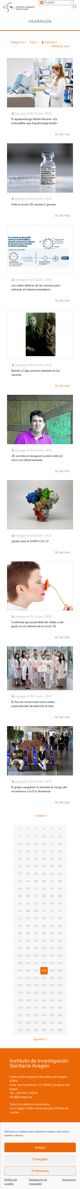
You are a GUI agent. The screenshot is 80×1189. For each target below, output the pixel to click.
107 (51, 956)
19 (20, 851)
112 (44, 963)
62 (28, 904)
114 (59, 963)
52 (44, 889)
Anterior (41, 816)
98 (28, 948)
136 (44, 993)
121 (20, 978)
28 (44, 859)
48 (59, 881)
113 (51, 963)
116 (28, 971)
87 (36, 933)
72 (59, 911)
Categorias (17, 42)
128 (28, 985)
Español (49, 2)
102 (59, 948)
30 (59, 859)
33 (36, 866)
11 (52, 837)
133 (20, 993)
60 (59, 896)
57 (36, 896)
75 (36, 918)
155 (51, 1015)
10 (44, 837)
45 (36, 881)
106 (44, 956)
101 (51, 948)
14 (28, 844)
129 (36, 985)
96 (59, 941)
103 (20, 956)
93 (36, 941)
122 (28, 978)
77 (52, 918)
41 (52, 874)
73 (20, 918)
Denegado (40, 1159)
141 (36, 1000)
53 (52, 889)
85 (20, 933)
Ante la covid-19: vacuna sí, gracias (33, 204)
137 (51, 993)
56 (28, 896)
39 (36, 874)
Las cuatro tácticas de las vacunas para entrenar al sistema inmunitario (35, 288)
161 (51, 1023)
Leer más (64, 134)
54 (59, 889)
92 (28, 941)
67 (20, 911)
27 (36, 859)
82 (44, 926)
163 (20, 1030)
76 (44, 918)
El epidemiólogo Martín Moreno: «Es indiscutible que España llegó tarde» (34, 121)
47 (52, 881)
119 (51, 971)
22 (44, 851)
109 (20, 963)
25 (20, 859)
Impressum (69, 1179)
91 (20, 941)
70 (44, 911)
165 (36, 1030)
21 (36, 851)
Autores (50, 42)
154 (44, 1015)
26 (28, 859)
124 (44, 978)
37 (20, 874)
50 (28, 889)
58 (44, 896)
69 (36, 911)
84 (59, 926)
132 (59, 985)
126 (59, 978)
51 (36, 889)
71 (52, 911)
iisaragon (20, 113)
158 (28, 1023)
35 (52, 866)
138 (59, 993)
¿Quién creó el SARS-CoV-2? (30, 541)
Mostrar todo (61, 46)
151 (20, 1015)
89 (52, 933)
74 (28, 918)
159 (36, 1023)
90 (59, 933)
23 (52, 851)
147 (36, 1008)
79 (20, 926)
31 (20, 866)
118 (44, 971)
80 (28, 926)
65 (52, 904)
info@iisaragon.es (21, 1097)
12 (59, 837)
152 (28, 1015)
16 (44, 844)
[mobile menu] (74, 6)
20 (28, 851)
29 (52, 859)
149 (51, 1008)
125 (51, 978)
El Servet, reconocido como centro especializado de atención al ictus (33, 704)
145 (20, 1008)
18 (59, 844)
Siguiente (38, 1039)
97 (20, 948)
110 (28, 963)
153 (36, 1015)
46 (44, 881)
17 (52, 844)
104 (28, 956)
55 (20, 896)
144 (59, 1000)
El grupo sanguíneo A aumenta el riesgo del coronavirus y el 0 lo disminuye (39, 789)
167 (51, 1030)
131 (51, 985)
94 (44, 941)
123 (36, 978)
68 (28, 911)
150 (59, 1008)
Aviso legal (17, 1108)
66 (59, 904)
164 (28, 1030)
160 (44, 1023)
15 (36, 844)
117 (36, 971)
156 (59, 1015)
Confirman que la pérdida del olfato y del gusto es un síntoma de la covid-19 (37, 624)
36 (59, 866)
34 (44, 866)
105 (36, 956)
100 (44, 948)
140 (28, 1000)
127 (20, 985)
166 (44, 1030)
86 (28, 933)
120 (59, 971)
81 (36, 926)
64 (44, 904)
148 (44, 1008)
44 (28, 881)
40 (44, 874)
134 (28, 993)
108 (59, 956)
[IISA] (17, 6)
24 (59, 851)
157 (20, 1023)
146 (28, 1008)
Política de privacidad (39, 1108)
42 (59, 874)
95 (52, 941)
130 (44, 985)
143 (51, 1000)
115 (20, 971)
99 (36, 948)
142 (44, 1000)
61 (20, 904)
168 (59, 1030)
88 (44, 933)
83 (52, 926)
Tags (33, 42)
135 (36, 993)
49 (20, 889)
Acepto (40, 1147)
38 (28, 874)
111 (36, 963)
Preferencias (40, 1171)
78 (59, 918)
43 (20, 881)
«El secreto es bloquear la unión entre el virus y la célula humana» (37, 458)
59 (52, 896)
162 (59, 1023)
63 (36, 904)
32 (28, 866)
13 (20, 844)
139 (20, 1000)
